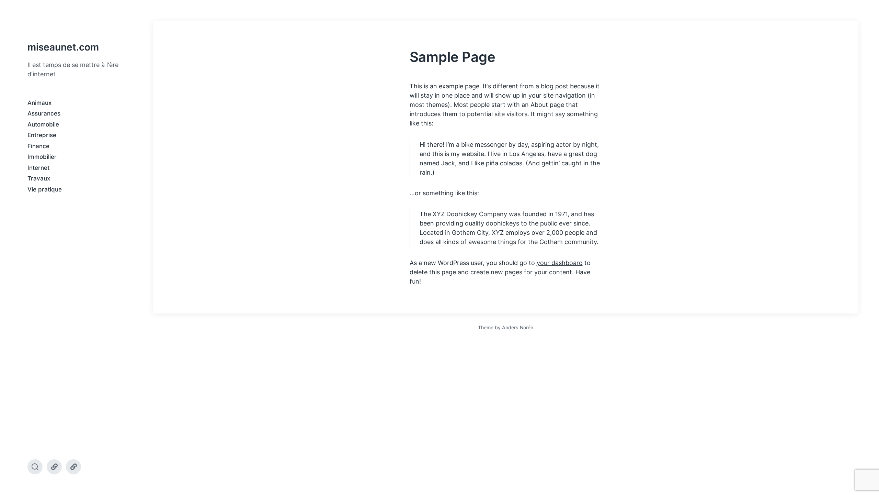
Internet (38, 167)
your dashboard (560, 262)
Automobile (43, 124)
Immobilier (42, 156)
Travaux (38, 178)
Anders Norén (517, 327)
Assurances (43, 113)
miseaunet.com (63, 47)
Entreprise (41, 135)
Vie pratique (44, 189)
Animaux (39, 102)
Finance (38, 146)
